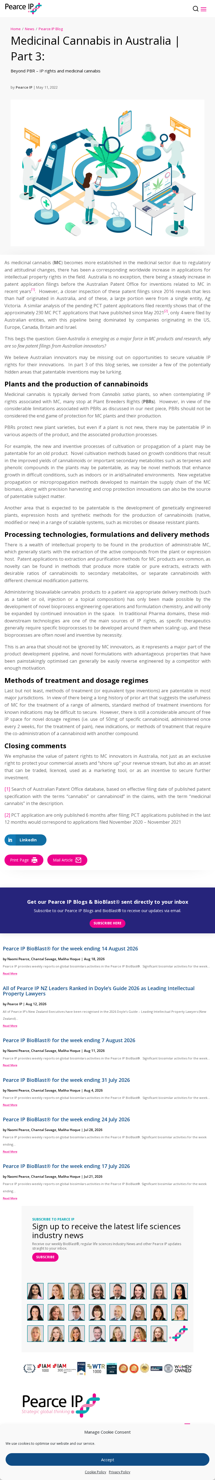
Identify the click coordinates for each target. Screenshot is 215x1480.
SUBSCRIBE (45, 1257)
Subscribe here (107, 923)
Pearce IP (24, 87)
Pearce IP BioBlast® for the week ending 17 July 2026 (66, 1166)
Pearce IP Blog (51, 28)
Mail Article (63, 860)
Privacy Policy (119, 1472)
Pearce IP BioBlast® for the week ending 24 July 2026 (66, 1119)
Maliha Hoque (69, 959)
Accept (107, 1459)
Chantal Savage (43, 959)
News (29, 28)
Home (16, 28)
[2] (7, 815)
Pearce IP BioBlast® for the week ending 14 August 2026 (70, 948)
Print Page (19, 860)
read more (10, 973)
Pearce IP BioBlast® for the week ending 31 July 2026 (66, 1080)
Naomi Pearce (18, 959)
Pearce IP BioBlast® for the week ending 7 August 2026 (69, 1040)
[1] (7, 789)
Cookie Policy (95, 1472)
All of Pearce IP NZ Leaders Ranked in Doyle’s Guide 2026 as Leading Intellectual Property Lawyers (99, 991)
